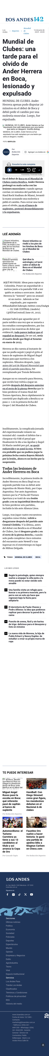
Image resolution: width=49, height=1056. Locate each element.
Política (9, 926)
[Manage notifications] (43, 1045)
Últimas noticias (13, 922)
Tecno (8, 966)
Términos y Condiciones (16, 992)
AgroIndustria (12, 963)
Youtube (31, 894)
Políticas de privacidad (16, 996)
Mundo (9, 948)
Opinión (9, 952)
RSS (8, 1000)
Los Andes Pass (13, 981)
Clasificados (11, 989)
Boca (38, 557)
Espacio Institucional (15, 974)
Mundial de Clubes (23, 557)
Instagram (13, 894)
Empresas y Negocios (15, 955)
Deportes (15, 31)
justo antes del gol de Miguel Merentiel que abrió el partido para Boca (23, 365)
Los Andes (5, 31)
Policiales (10, 937)
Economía (10, 929)
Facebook (7, 894)
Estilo (8, 959)
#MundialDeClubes (13, 305)
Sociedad (10, 933)
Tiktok (19, 894)
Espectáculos (12, 944)
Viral (8, 970)
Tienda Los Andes (14, 985)
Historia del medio (14, 1004)
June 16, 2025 (33, 312)
